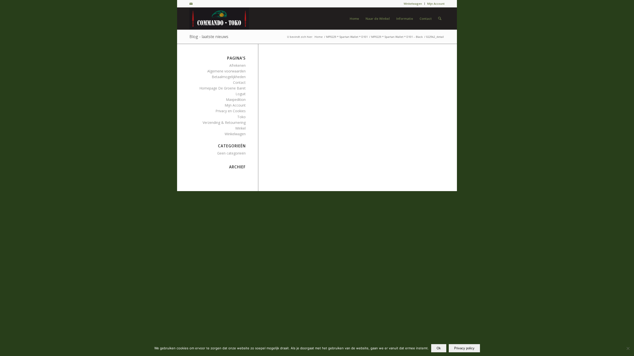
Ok (439, 348)
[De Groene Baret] (219, 18)
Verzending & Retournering (224, 122)
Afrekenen (237, 65)
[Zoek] (440, 18)
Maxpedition (236, 99)
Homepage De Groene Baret (222, 88)
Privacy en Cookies (230, 111)
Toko (241, 116)
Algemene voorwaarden (226, 71)
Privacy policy (464, 348)
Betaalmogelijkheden (229, 76)
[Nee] (627, 348)
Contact (239, 82)
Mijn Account (436, 3)
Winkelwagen (413, 3)
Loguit (241, 93)
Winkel (240, 128)
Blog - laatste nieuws (208, 36)
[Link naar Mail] (191, 3)
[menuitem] (413, 3)
